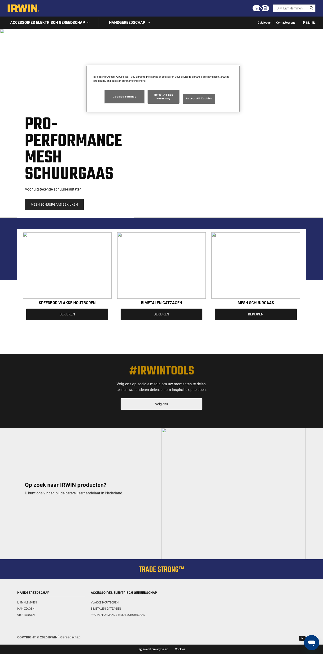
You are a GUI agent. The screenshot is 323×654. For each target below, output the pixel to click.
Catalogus (264, 22)
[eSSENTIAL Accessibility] (261, 8)
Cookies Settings (124, 96)
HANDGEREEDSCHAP (127, 22)
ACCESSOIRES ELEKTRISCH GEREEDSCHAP (47, 22)
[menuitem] (49, 23)
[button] (302, 638)
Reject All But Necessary (163, 96)
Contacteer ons (285, 22)
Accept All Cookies (199, 98)
